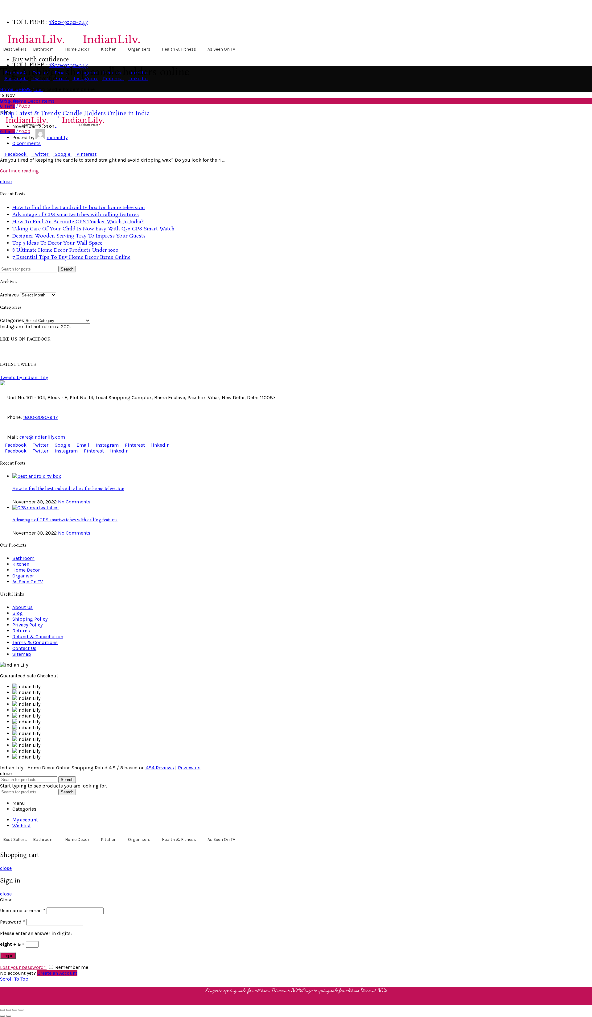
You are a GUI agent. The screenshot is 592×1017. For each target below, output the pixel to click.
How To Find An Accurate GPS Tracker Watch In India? (78, 221)
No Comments (74, 502)
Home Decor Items (34, 101)
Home (6, 89)
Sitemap (21, 654)
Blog (23, 89)
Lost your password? (23, 967)
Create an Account (57, 973)
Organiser (23, 576)
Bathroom (43, 49)
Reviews (160, 768)
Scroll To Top (14, 979)
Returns (21, 631)
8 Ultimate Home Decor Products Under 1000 (65, 250)
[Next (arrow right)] (8, 1016)
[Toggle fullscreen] (14, 1010)
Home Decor (77, 49)
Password (12, 922)
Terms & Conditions (35, 642)
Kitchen (109, 49)
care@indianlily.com (42, 437)
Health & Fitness (179, 49)
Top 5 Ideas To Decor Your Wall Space (57, 243)
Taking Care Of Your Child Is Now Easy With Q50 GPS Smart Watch (93, 229)
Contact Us (24, 648)
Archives (9, 295)
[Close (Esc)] (2, 1010)
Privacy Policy (27, 625)
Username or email (22, 910)
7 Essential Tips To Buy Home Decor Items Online (71, 257)
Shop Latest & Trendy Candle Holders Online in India (75, 114)
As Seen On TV (221, 49)
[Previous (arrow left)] (2, 1016)
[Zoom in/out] (20, 1010)
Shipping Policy (29, 619)
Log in (7, 955)
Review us (189, 768)
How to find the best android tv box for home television (78, 207)
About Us (22, 607)
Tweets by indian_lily (24, 377)
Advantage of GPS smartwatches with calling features (75, 214)
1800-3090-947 (68, 23)
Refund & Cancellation (37, 636)
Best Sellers (15, 49)
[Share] (8, 1010)
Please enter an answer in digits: (36, 933)
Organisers (139, 49)
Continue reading (19, 171)
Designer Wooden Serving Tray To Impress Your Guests (79, 236)
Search (67, 269)
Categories (12, 320)
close (6, 181)
